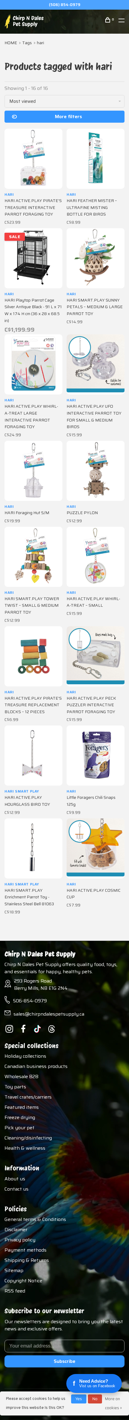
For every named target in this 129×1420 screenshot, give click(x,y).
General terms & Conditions (35, 1219)
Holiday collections (25, 1056)
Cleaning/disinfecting (28, 1138)
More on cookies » (113, 1403)
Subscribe (64, 1361)
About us (14, 1178)
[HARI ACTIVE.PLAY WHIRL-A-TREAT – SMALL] (95, 557)
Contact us (16, 1189)
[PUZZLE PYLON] (95, 471)
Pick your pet (19, 1127)
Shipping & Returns (26, 1260)
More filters (68, 116)
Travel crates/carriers (28, 1097)
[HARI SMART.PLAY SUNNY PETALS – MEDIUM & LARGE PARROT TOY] (95, 258)
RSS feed (14, 1291)
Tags (27, 42)
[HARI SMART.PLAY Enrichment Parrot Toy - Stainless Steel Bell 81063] (33, 848)
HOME (10, 42)
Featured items (21, 1107)
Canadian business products (36, 1066)
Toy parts (15, 1086)
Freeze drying (19, 1117)
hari (40, 42)
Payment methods (25, 1250)
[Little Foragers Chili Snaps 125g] (95, 755)
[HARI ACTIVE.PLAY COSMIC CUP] (95, 848)
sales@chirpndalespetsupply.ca (49, 1014)
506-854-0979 (30, 1000)
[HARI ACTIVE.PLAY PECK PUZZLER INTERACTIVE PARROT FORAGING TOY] (95, 656)
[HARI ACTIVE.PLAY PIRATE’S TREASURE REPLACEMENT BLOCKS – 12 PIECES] (33, 656)
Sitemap (13, 1270)
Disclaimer (15, 1229)
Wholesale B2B (21, 1076)
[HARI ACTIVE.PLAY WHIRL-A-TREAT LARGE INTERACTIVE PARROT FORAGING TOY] (33, 364)
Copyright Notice (23, 1280)
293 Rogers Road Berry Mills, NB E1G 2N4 (41, 984)
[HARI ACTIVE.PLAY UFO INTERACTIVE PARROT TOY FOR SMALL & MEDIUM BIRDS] (95, 364)
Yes (79, 1399)
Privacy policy (19, 1240)
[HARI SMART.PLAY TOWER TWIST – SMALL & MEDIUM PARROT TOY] (33, 557)
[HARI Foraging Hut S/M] (33, 471)
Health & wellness (24, 1148)
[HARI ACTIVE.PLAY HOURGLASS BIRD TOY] (33, 755)
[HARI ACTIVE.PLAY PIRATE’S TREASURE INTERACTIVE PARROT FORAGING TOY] (33, 159)
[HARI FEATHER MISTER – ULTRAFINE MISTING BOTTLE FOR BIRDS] (95, 159)
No (95, 1399)
